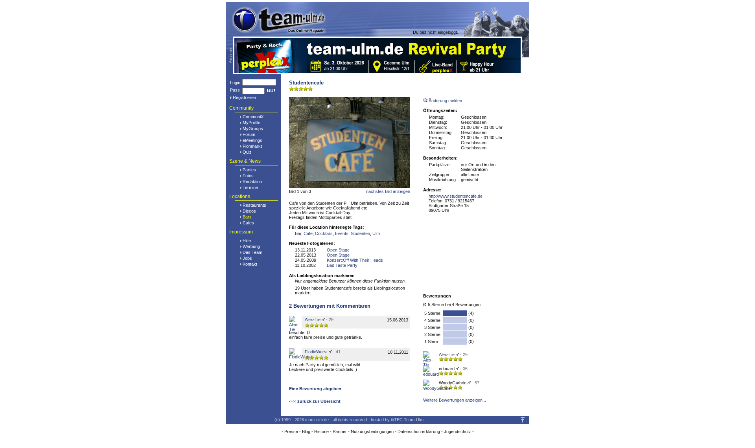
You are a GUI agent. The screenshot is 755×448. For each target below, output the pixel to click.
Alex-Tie (447, 354)
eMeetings (252, 140)
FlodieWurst (316, 351)
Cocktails (324, 233)
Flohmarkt (252, 146)
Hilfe (247, 240)
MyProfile (251, 122)
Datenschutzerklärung (419, 431)
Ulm (376, 233)
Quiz (247, 152)
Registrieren (244, 97)
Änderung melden (445, 100)
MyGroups (253, 128)
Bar (298, 233)
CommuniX (253, 116)
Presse (291, 431)
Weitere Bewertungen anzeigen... (454, 400)
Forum (249, 134)
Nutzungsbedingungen (372, 431)
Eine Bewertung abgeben (315, 388)
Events (341, 233)
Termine (250, 187)
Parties (249, 169)
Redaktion (252, 181)
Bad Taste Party (342, 265)
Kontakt (250, 264)
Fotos (248, 175)
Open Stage (338, 250)
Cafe (308, 233)
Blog (306, 431)
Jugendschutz (457, 431)
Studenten (360, 233)
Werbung (251, 246)
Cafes (248, 222)
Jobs (247, 258)
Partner (340, 431)
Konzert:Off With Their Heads (355, 260)
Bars (247, 217)
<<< (315, 401)
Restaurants (254, 205)
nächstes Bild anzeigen (388, 191)
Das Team (252, 252)
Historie (321, 431)
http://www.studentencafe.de (455, 196)
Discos (249, 211)
